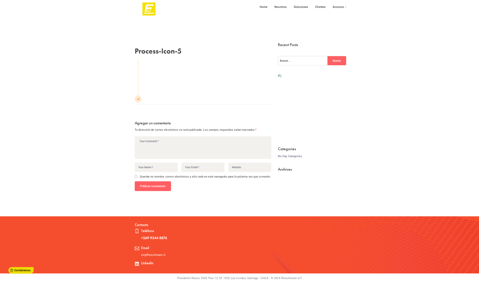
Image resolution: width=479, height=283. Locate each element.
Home (263, 7)
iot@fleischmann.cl (153, 255)
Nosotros (280, 7)
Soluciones (301, 7)
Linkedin (147, 263)
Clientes (320, 7)
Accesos (338, 7)
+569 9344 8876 (154, 237)
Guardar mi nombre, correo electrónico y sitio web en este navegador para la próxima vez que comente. (205, 176)
